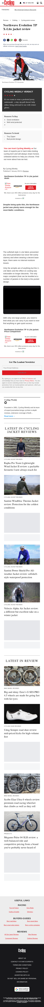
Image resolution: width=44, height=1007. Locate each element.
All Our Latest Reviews (11, 934)
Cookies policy (22, 972)
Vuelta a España (14, 912)
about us (22, 958)
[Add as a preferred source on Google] (22, 989)
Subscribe (31, 3)
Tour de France (14, 908)
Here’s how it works (21, 46)
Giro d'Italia (30, 908)
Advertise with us (22, 975)
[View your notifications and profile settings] (20, 3)
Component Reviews (11, 938)
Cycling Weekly (12, 169)
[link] (9, 186)
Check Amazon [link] (31, 187)
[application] (22, 298)
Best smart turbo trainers (11, 925)
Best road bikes (11, 921)
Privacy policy (22, 968)
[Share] (4, 40)
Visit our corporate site (30, 999)
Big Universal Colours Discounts (25, 10)
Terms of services (27, 378)
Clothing (14, 20)
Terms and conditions (22, 965)
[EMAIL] (6, 402)
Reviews (5, 20)
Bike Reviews (32, 934)
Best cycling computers (32, 925)
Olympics (30, 912)
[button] (22, 186)
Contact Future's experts (22, 961)
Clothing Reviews (32, 938)
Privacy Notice (29, 381)
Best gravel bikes (32, 921)
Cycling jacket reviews (28, 20)
